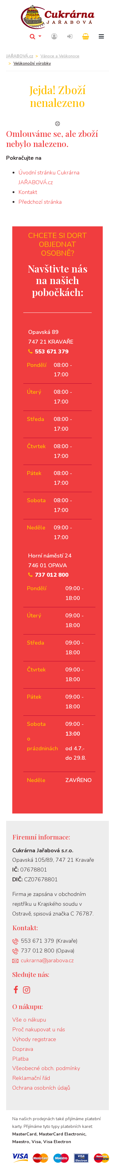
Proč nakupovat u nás (38, 1029)
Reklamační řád (31, 1078)
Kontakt (27, 192)
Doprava (22, 1049)
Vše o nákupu (29, 1019)
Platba (20, 1058)
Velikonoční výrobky (32, 63)
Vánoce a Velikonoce (59, 56)
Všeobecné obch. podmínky (46, 1068)
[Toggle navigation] (101, 37)
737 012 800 (51, 575)
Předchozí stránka (40, 202)
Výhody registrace (34, 1039)
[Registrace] (54, 37)
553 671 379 (51, 351)
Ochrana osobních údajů (41, 1087)
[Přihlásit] (69, 37)
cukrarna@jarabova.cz (47, 960)
